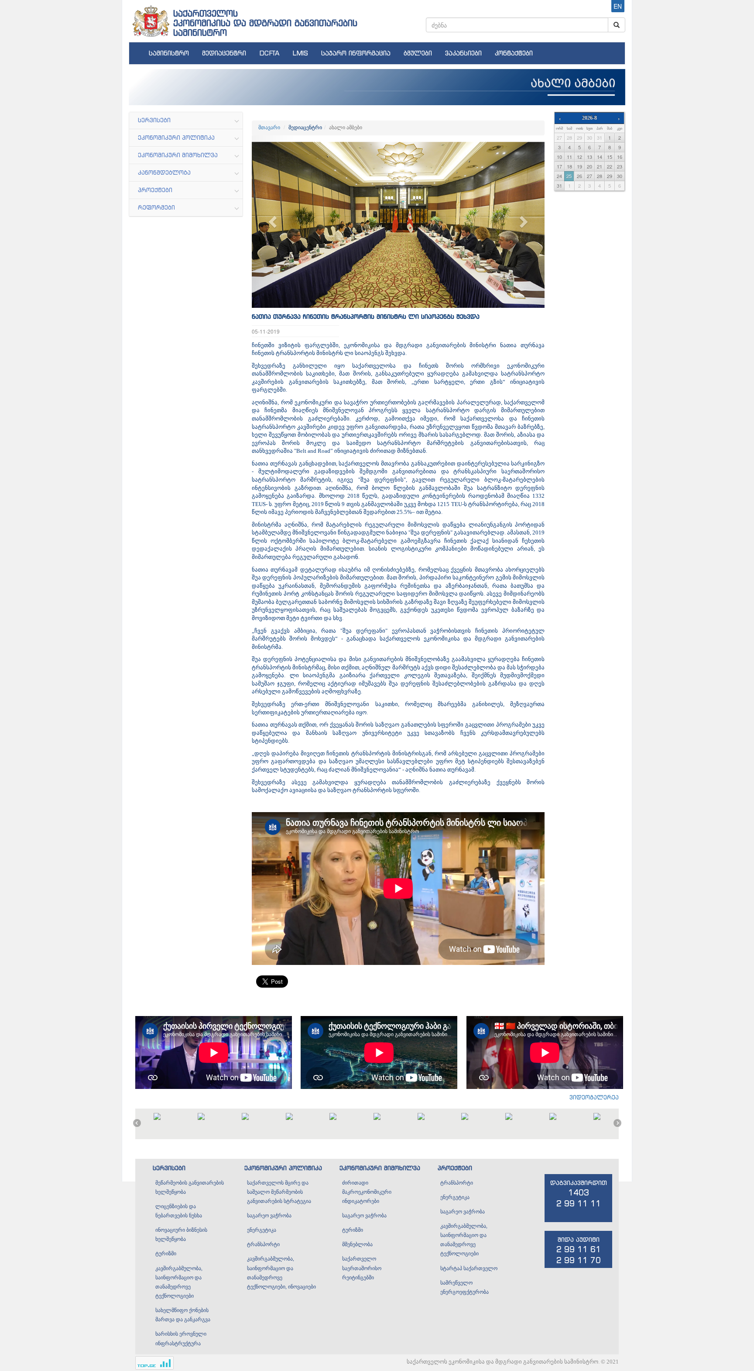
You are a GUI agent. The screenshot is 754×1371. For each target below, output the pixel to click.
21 (599, 166)
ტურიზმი (165, 1253)
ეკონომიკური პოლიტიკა (283, 1167)
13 (589, 156)
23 (619, 166)
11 (569, 156)
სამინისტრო (169, 53)
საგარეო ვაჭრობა (269, 1216)
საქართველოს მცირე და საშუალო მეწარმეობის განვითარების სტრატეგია (279, 1192)
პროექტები (455, 1167)
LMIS (300, 53)
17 (559, 166)
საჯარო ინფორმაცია (356, 53)
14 (599, 156)
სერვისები (169, 1167)
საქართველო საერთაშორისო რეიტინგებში (361, 1268)
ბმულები (418, 53)
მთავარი (269, 127)
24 (559, 175)
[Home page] (150, 18)
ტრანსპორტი (263, 1244)
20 (589, 166)
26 (579, 175)
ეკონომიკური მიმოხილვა (379, 1167)
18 (569, 166)
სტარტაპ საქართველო (468, 1268)
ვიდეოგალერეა (594, 1097)
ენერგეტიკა (261, 1230)
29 (579, 137)
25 (569, 175)
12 (579, 156)
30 (589, 137)
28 (569, 137)
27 (559, 137)
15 (609, 156)
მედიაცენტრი (224, 53)
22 (609, 166)
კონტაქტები (514, 53)
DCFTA (269, 53)
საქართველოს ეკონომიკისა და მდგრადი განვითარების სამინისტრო (265, 23)
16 (619, 156)
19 (579, 166)
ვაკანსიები (463, 53)
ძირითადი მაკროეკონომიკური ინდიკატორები (366, 1192)
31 (599, 137)
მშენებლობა (357, 1244)
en (617, 6)
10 (559, 156)
